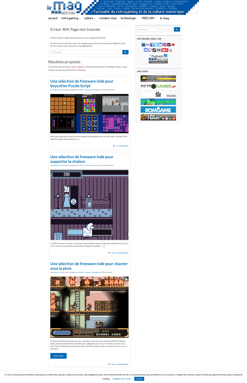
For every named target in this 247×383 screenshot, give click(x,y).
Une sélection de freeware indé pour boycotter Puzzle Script (81, 83)
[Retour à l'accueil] (123, 7)
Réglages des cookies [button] (122, 378)
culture (89, 18)
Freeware (87, 90)
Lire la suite (58, 356)
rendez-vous (108, 18)
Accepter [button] (139, 379)
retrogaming (70, 18)
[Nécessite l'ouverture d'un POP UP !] (158, 58)
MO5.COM (148, 18)
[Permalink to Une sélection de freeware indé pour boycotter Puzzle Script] (89, 113)
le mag (165, 18)
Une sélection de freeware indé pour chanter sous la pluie (89, 266)
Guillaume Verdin (58, 90)
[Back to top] (241, 377)
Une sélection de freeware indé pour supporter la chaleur (81, 159)
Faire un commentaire (120, 253)
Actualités (80, 90)
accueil (53, 18)
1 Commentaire (122, 146)
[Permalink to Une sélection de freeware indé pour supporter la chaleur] (89, 204)
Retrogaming (96, 90)
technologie (129, 18)
